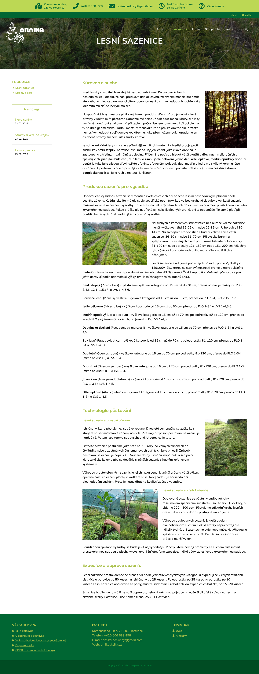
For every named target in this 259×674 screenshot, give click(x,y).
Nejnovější (32, 109)
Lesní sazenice (24, 88)
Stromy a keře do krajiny (32, 135)
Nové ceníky (23, 119)
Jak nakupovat (24, 630)
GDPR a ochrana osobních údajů (35, 650)
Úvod (179, 630)
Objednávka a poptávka (29, 635)
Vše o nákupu (215, 6)
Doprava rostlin (24, 645)
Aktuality (181, 635)
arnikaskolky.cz (111, 644)
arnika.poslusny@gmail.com (135, 6)
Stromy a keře (23, 92)
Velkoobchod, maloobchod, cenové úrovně (40, 640)
